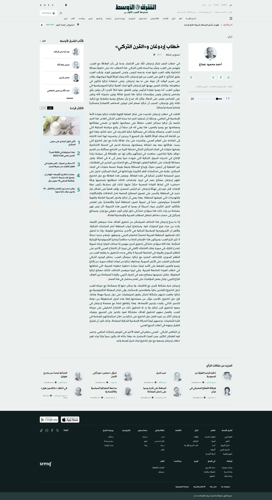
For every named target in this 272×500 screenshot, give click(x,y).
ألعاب (73, 19)
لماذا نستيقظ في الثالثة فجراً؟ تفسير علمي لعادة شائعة (62, 154)
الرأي (173, 19)
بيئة (145, 446)
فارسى (204, 5)
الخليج (228, 441)
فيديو (91, 19)
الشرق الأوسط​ (191, 19)
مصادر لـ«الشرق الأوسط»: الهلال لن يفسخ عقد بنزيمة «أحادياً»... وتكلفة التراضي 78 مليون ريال (59, 177)
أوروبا (213, 441)
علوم (145, 441)
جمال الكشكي (63, 382)
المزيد (65, 19)
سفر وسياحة (108, 441)
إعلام (162, 450)
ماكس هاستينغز (161, 398)
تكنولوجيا (132, 19)
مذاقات (110, 437)
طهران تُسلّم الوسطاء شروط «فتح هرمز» (201, 25)
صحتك (145, 437)
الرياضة (108, 19)
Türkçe (216, 5)
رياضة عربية (228, 472)
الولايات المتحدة (210, 437)
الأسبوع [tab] (43, 108)
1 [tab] (69, 98)
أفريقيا (213, 450)
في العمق (99, 19)
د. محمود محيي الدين (60, 396)
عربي (231, 5)
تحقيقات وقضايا (209, 472)
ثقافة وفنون (155, 19)
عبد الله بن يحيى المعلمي (58, 90)
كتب (162, 437)
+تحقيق (212, 476)
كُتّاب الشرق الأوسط (72, 41)
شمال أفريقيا (225, 446)
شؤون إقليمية (227, 454)
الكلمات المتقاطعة (158, 468)
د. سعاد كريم (212, 398)
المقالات (196, 437)
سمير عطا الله (63, 64)
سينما (162, 446)
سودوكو (161, 472)
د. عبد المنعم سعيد (111, 398)
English (224, 5)
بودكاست (81, 19)
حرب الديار (161, 373)
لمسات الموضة (109, 446)
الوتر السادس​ (159, 441)
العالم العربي (228, 437)
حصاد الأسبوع (210, 468)
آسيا (213, 446)
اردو (210, 5)
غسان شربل (64, 77)
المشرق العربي (225, 450)
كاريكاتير (195, 441)
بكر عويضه (114, 382)
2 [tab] (61, 98)
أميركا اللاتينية (210, 454)
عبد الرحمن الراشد (62, 51)
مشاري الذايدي (211, 382)
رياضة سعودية (227, 468)
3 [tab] (53, 98)
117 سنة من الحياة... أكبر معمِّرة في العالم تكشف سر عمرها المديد (59, 165)
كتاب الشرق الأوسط (191, 446)
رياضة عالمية (228, 476)
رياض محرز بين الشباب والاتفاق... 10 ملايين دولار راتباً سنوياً (59, 190)
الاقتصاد (165, 19)
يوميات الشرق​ (120, 19)
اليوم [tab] (50, 108)
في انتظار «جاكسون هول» (54, 388)
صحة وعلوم (143, 19)
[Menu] (231, 18)
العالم (180, 19)
